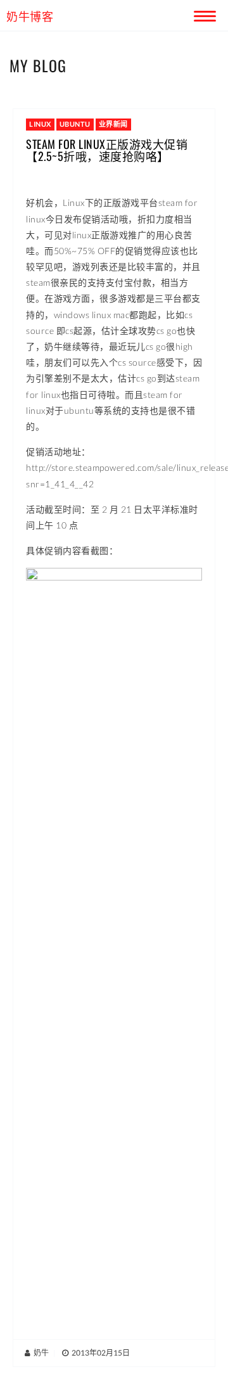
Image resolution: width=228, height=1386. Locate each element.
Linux (40, 124)
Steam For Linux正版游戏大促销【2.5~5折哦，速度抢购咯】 (106, 150)
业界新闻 (113, 124)
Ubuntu (75, 124)
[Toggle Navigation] (202, 13)
